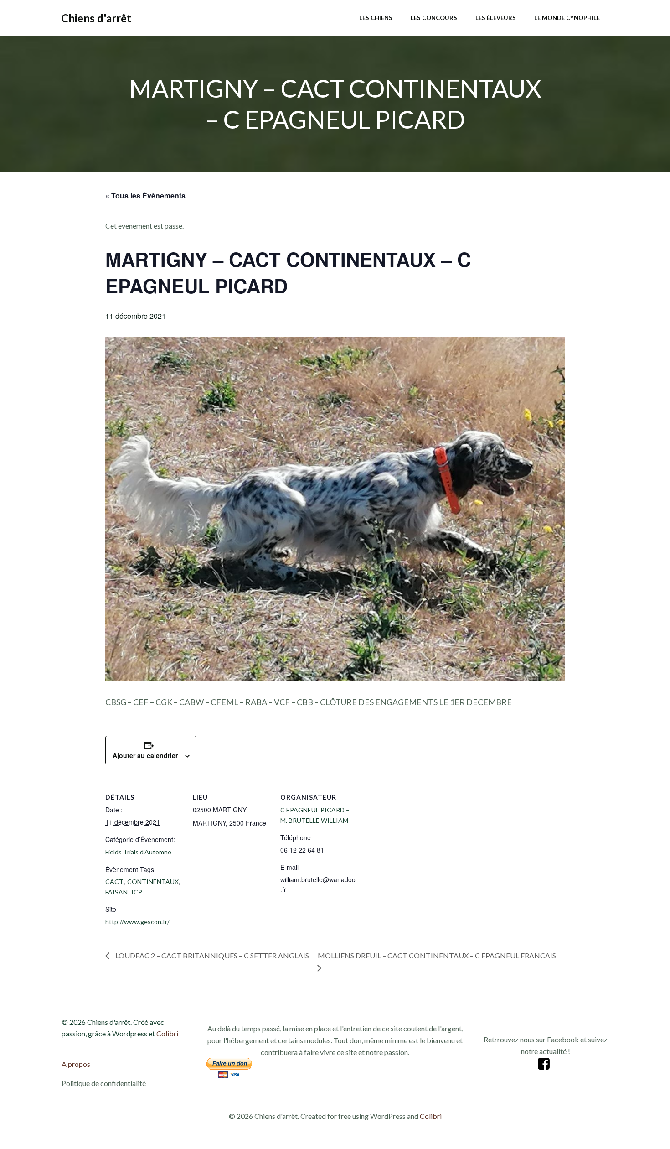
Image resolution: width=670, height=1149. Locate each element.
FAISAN (116, 892)
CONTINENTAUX (153, 881)
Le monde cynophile (567, 17)
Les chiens (375, 17)
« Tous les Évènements (145, 195)
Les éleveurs (495, 17)
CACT (114, 881)
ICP (136, 892)
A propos (76, 1064)
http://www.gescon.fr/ (137, 921)
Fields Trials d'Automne (138, 852)
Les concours (434, 17)
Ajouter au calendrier (145, 755)
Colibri (167, 1033)
